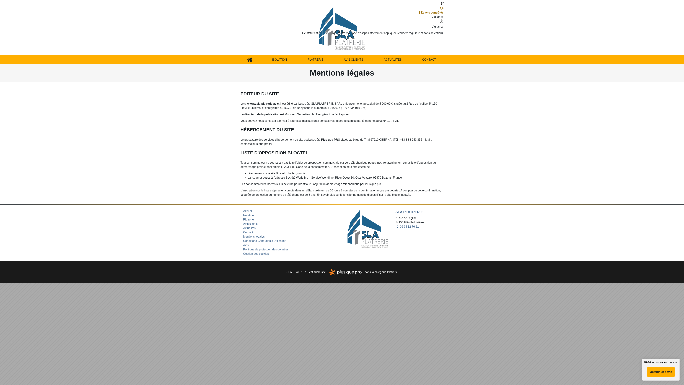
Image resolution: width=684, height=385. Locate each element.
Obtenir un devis (661, 371)
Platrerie (315, 59)
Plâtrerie (392, 272)
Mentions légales (254, 236)
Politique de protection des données (266, 249)
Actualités (393, 59)
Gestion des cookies (256, 253)
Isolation (279, 59)
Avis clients (353, 59)
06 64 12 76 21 (409, 226)
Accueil (250, 59)
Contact (429, 59)
